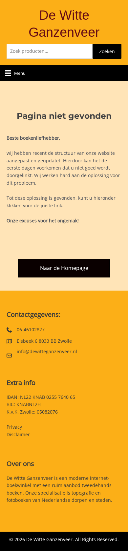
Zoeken (107, 51)
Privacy (14, 427)
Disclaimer (18, 434)
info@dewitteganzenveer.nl (47, 351)
